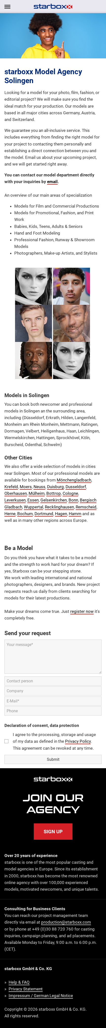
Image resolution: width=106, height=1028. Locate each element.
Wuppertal (33, 506)
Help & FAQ (19, 982)
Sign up (53, 832)
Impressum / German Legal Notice (41, 995)
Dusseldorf (76, 486)
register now (82, 611)
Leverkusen (15, 500)
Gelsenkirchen (53, 500)
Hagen (61, 513)
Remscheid (86, 506)
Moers (26, 486)
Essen (33, 500)
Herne (10, 513)
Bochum (25, 513)
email (52, 181)
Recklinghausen (59, 506)
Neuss (39, 486)
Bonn (73, 500)
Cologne (70, 493)
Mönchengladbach (74, 480)
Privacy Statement (26, 988)
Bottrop (53, 493)
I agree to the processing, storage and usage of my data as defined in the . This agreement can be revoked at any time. (54, 741)
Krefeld (11, 486)
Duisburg (55, 486)
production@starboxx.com (66, 922)
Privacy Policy (78, 741)
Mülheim (37, 493)
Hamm (75, 513)
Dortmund (44, 513)
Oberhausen (15, 493)
